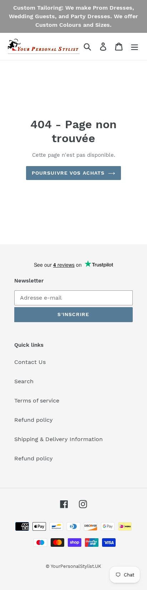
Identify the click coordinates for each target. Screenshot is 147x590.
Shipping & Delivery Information (58, 439)
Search (24, 381)
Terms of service (36, 400)
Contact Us (30, 362)
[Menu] (134, 47)
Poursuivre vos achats (68, 173)
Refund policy (33, 419)
